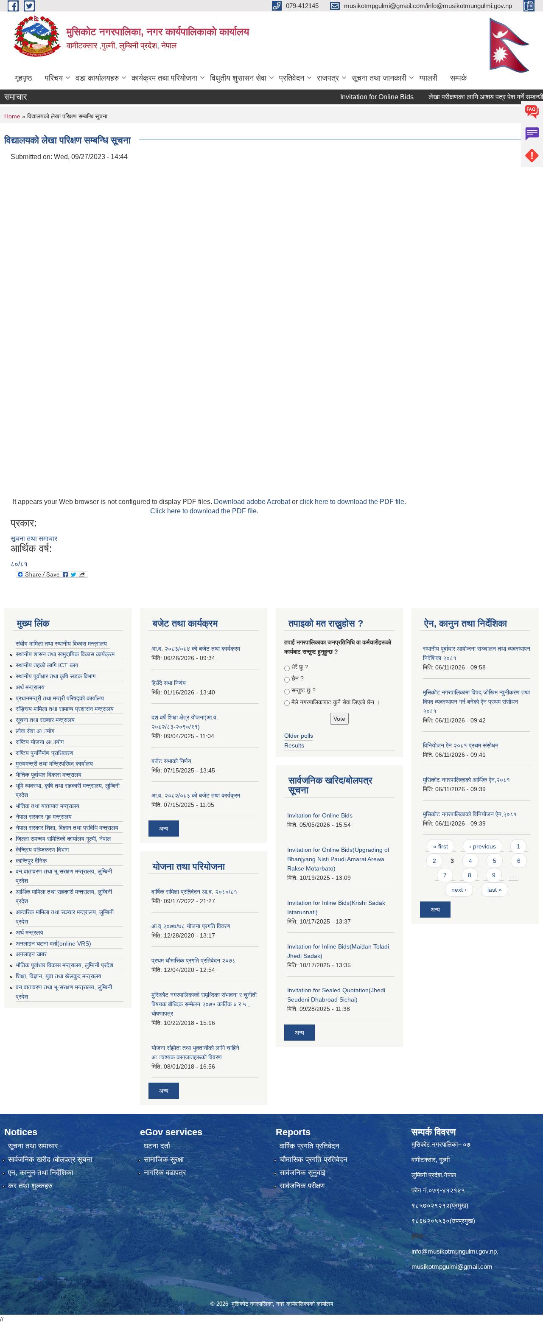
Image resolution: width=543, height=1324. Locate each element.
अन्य (163, 828)
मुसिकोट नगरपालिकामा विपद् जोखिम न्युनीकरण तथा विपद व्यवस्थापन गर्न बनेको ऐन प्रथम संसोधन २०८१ (476, 701)
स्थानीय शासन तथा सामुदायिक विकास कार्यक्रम (65, 654)
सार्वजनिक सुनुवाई (302, 1173)
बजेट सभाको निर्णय (171, 761)
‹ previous (482, 846)
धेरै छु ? (299, 666)
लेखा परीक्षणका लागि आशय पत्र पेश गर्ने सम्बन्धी (468, 97)
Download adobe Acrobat (253, 501)
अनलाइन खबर (31, 954)
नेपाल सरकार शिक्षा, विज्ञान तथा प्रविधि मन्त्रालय (67, 827)
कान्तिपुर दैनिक (31, 860)
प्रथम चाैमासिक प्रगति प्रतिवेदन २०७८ (193, 960)
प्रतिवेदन (291, 78)
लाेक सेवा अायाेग (35, 731)
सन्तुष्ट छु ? (303, 690)
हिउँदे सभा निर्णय (168, 683)
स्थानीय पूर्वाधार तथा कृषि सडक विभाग (55, 676)
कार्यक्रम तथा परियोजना (164, 78)
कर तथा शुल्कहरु (30, 1186)
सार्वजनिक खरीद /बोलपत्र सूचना (50, 1160)
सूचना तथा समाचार (34, 538)
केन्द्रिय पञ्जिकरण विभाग (42, 849)
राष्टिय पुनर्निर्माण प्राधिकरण (44, 753)
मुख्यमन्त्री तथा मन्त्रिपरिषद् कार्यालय (54, 763)
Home (12, 116)
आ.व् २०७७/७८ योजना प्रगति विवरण (190, 926)
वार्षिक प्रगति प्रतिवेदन (309, 1146)
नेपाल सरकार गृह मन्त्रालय (44, 816)
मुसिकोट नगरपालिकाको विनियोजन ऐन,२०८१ (470, 814)
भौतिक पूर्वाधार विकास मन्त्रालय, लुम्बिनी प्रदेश (64, 965)
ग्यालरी (428, 78)
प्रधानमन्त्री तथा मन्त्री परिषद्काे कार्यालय (60, 698)
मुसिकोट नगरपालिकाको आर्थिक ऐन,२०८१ (466, 779)
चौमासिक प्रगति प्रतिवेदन (313, 1160)
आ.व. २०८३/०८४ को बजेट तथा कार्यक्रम (195, 648)
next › (459, 889)
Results (294, 745)
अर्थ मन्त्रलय (29, 932)
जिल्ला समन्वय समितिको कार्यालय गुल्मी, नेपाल (63, 838)
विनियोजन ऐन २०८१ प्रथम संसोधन (460, 745)
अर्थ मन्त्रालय (30, 687)
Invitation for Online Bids (359, 97)
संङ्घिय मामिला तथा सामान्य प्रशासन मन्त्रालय (65, 708)
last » (494, 889)
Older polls (298, 735)
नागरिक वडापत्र (165, 1173)
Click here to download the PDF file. (204, 511)
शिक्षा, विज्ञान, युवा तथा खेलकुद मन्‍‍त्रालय (58, 976)
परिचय (54, 78)
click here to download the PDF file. (352, 501)
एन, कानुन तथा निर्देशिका (40, 1173)
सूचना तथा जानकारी (379, 78)
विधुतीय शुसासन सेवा (238, 78)
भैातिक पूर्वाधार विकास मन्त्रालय (48, 774)
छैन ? (297, 678)
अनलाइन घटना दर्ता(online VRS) (53, 943)
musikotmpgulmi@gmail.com (452, 1266)
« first (440, 846)
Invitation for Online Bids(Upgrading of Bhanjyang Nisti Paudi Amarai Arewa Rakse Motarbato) (338, 859)
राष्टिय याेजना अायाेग (40, 742)
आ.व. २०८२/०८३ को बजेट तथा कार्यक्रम (195, 795)
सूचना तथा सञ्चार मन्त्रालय (45, 720)
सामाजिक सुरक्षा (164, 1160)
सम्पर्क (458, 78)
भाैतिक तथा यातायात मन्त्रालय (47, 806)
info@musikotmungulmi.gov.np (454, 1251)
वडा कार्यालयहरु (97, 78)
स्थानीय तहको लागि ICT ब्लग (47, 665)
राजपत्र (328, 78)
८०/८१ (19, 564)
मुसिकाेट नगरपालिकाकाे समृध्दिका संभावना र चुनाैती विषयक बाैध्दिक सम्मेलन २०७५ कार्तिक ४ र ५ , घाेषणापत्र (204, 1004)
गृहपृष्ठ (23, 78)
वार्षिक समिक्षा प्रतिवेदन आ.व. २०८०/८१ (194, 891)
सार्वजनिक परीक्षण (302, 1186)
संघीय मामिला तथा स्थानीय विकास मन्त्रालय (61, 643)
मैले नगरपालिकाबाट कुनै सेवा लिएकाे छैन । (335, 702)
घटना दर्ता (157, 1146)
